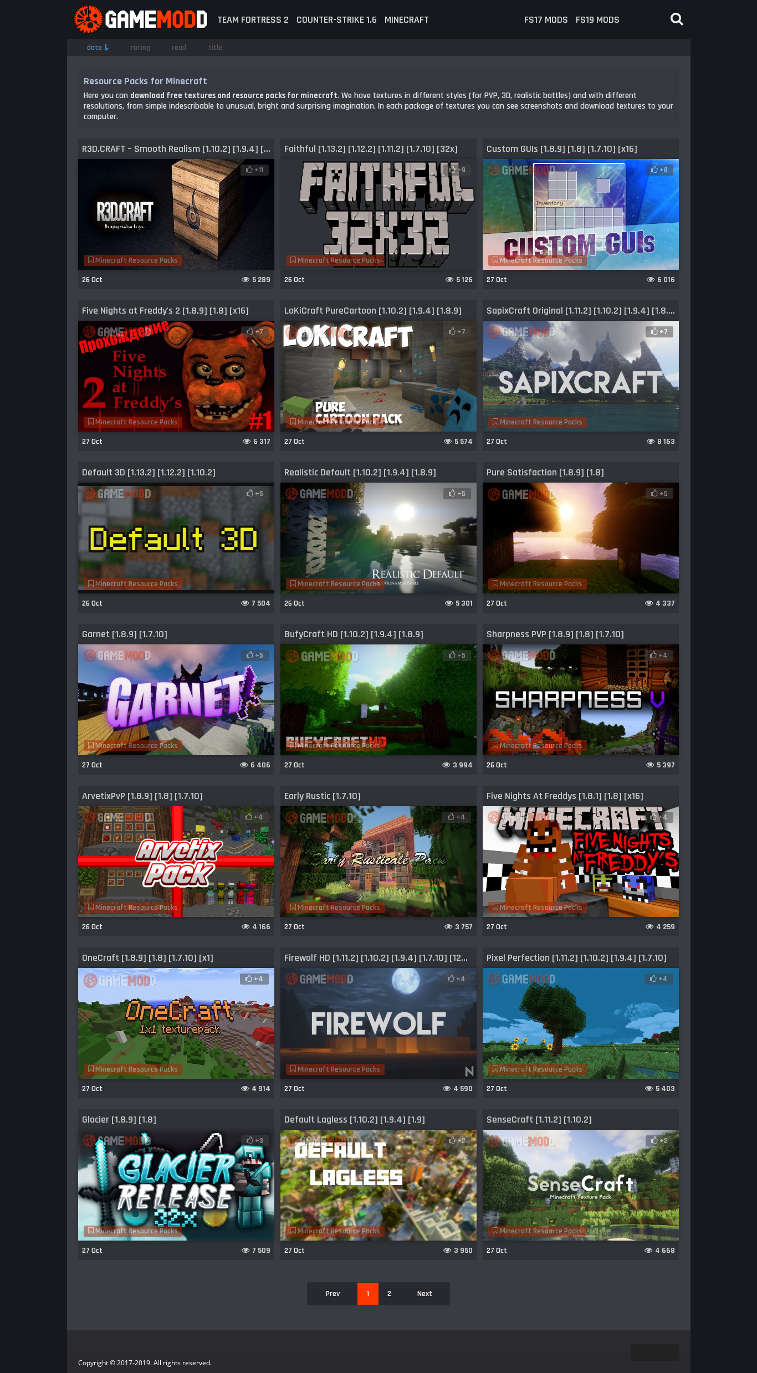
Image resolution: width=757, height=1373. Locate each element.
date (94, 48)
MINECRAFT (407, 19)
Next (424, 1294)
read (179, 48)
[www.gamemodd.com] (140, 19)
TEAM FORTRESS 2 (253, 19)
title (215, 48)
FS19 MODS (598, 19)
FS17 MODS (546, 19)
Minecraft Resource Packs (136, 260)
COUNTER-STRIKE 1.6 (336, 19)
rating (140, 48)
